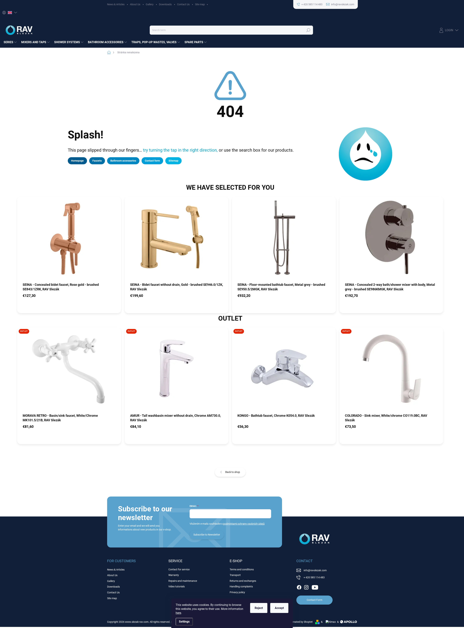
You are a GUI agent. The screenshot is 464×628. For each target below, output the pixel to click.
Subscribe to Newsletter (206, 534)
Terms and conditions (242, 569)
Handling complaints (241, 586)
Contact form (152, 160)
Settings (184, 621)
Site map (200, 4)
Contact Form (314, 599)
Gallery (150, 4)
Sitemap (173, 160)
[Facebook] (299, 586)
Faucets (97, 160)
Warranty (173, 575)
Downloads (165, 4)
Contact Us (183, 4)
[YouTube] (315, 586)
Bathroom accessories (123, 160)
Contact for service (179, 569)
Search (308, 30)
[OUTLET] (69, 370)
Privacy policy (237, 592)
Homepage (77, 160)
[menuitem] (11, 42)
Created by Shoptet (302, 621)
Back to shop (232, 472)
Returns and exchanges (243, 580)
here (178, 613)
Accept (279, 608)
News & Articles (116, 4)
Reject (259, 608)
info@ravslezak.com (315, 570)
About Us (135, 4)
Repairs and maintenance (182, 580)
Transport (235, 575)
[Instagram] (306, 586)
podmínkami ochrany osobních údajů (244, 523)
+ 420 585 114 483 (314, 577)
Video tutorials (176, 586)
